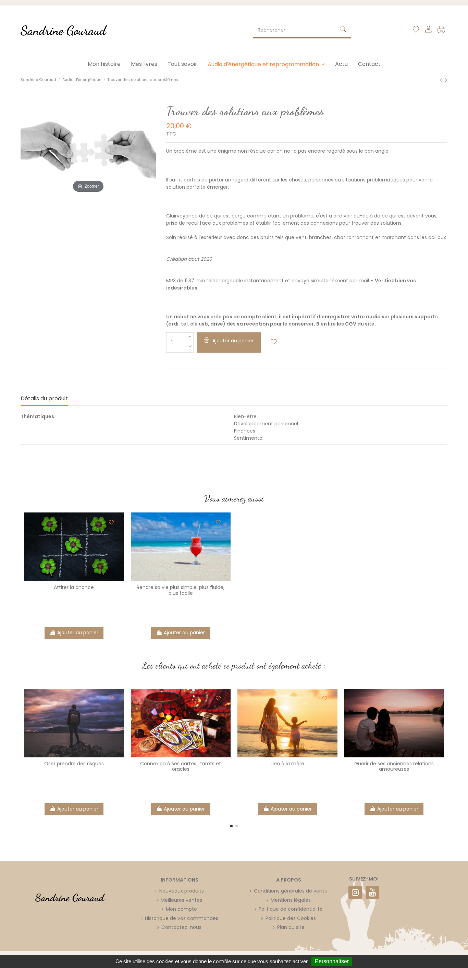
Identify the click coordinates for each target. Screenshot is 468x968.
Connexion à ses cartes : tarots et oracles (180, 766)
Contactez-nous (181, 927)
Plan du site (291, 927)
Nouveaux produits (181, 890)
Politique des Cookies (291, 918)
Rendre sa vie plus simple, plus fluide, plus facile (180, 590)
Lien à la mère (287, 763)
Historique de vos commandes (181, 918)
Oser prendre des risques (74, 763)
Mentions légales (291, 900)
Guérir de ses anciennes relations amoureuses (394, 766)
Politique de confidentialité (291, 909)
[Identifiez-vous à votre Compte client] (428, 30)
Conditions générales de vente (291, 890)
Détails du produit (44, 398)
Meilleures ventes (181, 900)
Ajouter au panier (77, 632)
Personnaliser (332, 961)
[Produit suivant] (446, 80)
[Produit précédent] (442, 80)
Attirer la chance (74, 587)
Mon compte (181, 909)
